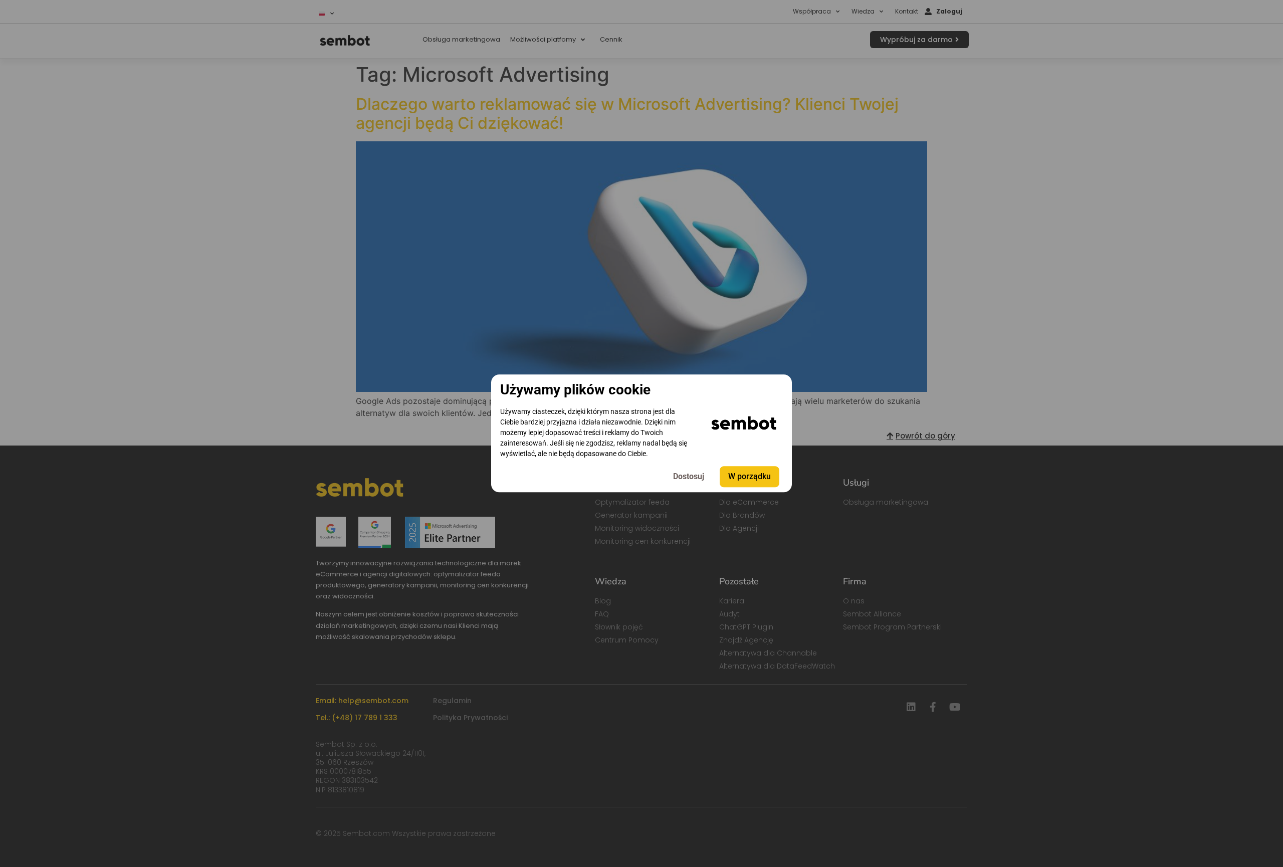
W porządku (749, 477)
